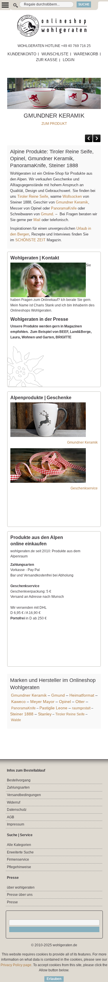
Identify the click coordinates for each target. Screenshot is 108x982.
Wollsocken (72, 196)
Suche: (12, 4)
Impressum (15, 824)
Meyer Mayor (42, 701)
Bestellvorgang (19, 780)
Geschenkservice (84, 488)
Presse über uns (20, 895)
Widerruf (13, 802)
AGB (10, 817)
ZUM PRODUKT (54, 124)
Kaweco (18, 701)
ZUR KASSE (47, 60)
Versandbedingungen (24, 795)
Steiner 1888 (21, 714)
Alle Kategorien (19, 845)
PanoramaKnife (64, 208)
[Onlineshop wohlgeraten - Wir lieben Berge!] (54, 25)
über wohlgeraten (21, 887)
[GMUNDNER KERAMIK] (54, 80)
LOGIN (68, 60)
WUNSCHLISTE (55, 54)
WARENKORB (86, 54)
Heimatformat (81, 695)
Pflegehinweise (19, 867)
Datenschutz (16, 810)
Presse (12, 902)
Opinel (65, 701)
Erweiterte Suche (20, 852)
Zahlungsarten (18, 787)
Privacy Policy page (16, 965)
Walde (16, 720)
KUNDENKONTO (21, 54)
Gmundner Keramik (72, 202)
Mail (36, 220)
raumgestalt (81, 708)
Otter (80, 701)
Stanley (45, 714)
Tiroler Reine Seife (32, 196)
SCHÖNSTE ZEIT (30, 240)
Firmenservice (18, 859)
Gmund (47, 214)
